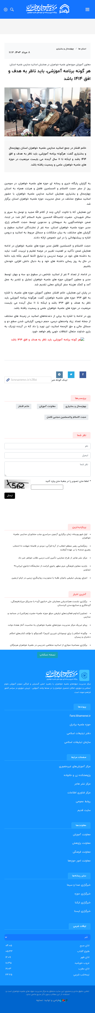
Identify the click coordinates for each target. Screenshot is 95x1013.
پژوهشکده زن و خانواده (77, 775)
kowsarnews (47, 8)
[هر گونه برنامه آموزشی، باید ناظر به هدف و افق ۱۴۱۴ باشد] (47, 111)
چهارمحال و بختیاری (65, 48)
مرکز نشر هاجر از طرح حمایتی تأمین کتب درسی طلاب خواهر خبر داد (52, 558)
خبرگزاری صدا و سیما (79, 885)
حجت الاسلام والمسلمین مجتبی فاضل (66, 417)
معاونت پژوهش (81, 843)
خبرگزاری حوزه (83, 894)
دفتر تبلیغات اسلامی (79, 733)
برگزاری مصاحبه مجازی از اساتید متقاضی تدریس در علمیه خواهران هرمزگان (48, 645)
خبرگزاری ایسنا (82, 911)
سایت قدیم (84, 810)
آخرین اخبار (79, 594)
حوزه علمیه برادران (80, 724)
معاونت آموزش (47, 406)
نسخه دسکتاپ (47, 655)
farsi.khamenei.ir (80, 716)
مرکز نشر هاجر (82, 784)
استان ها (82, 48)
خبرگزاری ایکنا (83, 902)
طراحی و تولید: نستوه (48, 1000)
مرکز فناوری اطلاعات (79, 792)
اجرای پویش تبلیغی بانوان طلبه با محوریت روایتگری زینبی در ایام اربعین (49, 578)
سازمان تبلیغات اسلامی (77, 742)
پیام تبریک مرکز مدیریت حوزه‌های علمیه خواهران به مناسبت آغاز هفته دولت (47, 625)
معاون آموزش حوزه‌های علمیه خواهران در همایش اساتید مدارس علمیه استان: (50, 64)
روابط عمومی (83, 801)
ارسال (10, 495)
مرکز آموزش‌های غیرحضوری (75, 766)
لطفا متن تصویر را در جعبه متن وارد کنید (68, 481)
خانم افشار (23, 406)
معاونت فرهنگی (82, 852)
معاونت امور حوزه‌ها (79, 861)
